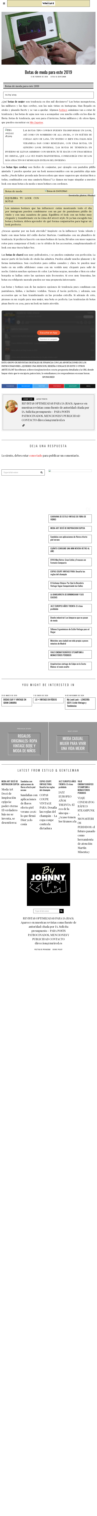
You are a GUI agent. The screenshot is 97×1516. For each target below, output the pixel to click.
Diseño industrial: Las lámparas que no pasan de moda (69, 619)
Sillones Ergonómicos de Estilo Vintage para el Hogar (69, 630)
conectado (35, 455)
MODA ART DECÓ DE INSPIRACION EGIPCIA (67, 528)
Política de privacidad (42, 949)
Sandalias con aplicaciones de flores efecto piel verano (68, 538)
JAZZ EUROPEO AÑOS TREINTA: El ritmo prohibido (66, 607)
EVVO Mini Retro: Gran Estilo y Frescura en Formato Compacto (68, 561)
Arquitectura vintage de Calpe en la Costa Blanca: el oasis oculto (68, 665)
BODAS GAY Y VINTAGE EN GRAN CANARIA (14, 701)
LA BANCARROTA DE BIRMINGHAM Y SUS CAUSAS (67, 596)
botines (63, 109)
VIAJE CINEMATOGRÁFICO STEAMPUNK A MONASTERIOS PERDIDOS (66, 654)
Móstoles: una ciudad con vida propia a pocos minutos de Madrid (69, 642)
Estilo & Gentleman (58, 77)
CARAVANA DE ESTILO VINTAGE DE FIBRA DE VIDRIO (68, 518)
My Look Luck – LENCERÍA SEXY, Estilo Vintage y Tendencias (78, 703)
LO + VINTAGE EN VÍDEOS (46, 699)
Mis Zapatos (36, 122)
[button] (42, 472)
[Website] (23, 425)
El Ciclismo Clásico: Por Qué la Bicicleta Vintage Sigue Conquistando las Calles (67, 584)
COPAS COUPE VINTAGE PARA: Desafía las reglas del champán (67, 573)
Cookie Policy (57, 949)
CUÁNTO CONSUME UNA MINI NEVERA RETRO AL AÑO (70, 550)
